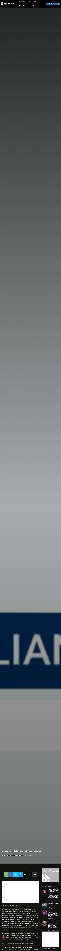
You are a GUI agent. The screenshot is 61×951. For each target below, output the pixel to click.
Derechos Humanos (7, 855)
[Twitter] (15, 874)
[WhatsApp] (6, 874)
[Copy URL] (25, 874)
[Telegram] (20, 874)
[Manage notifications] (3, 937)
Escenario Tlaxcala (6, 869)
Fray (20, 855)
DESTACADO (50, 900)
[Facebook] (10, 874)
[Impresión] (34, 874)
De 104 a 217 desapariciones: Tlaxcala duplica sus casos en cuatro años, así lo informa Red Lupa (53, 913)
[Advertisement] (20, 892)
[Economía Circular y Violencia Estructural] (44, 905)
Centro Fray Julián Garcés (11, 858)
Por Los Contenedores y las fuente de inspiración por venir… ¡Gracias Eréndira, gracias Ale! (53, 925)
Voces (16, 855)
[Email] (29, 874)
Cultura (49, 930)
